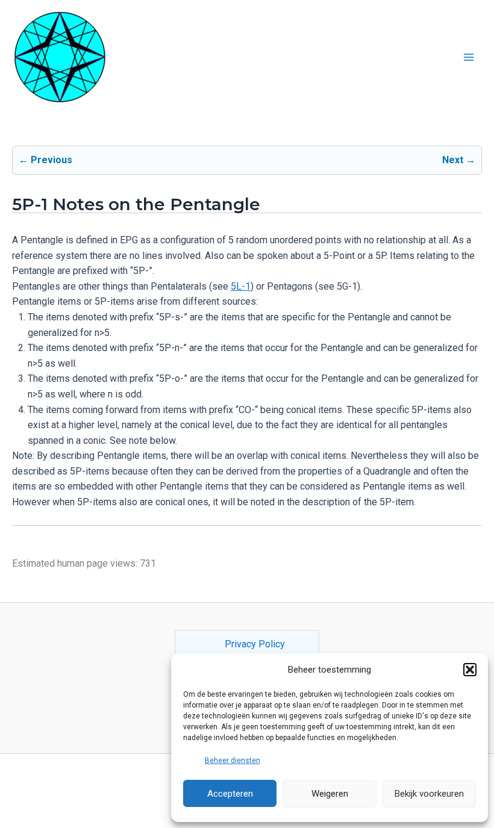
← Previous (45, 160)
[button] (470, 670)
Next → (458, 160)
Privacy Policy (255, 644)
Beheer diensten (232, 760)
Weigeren (329, 793)
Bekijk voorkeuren (429, 793)
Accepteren (230, 793)
